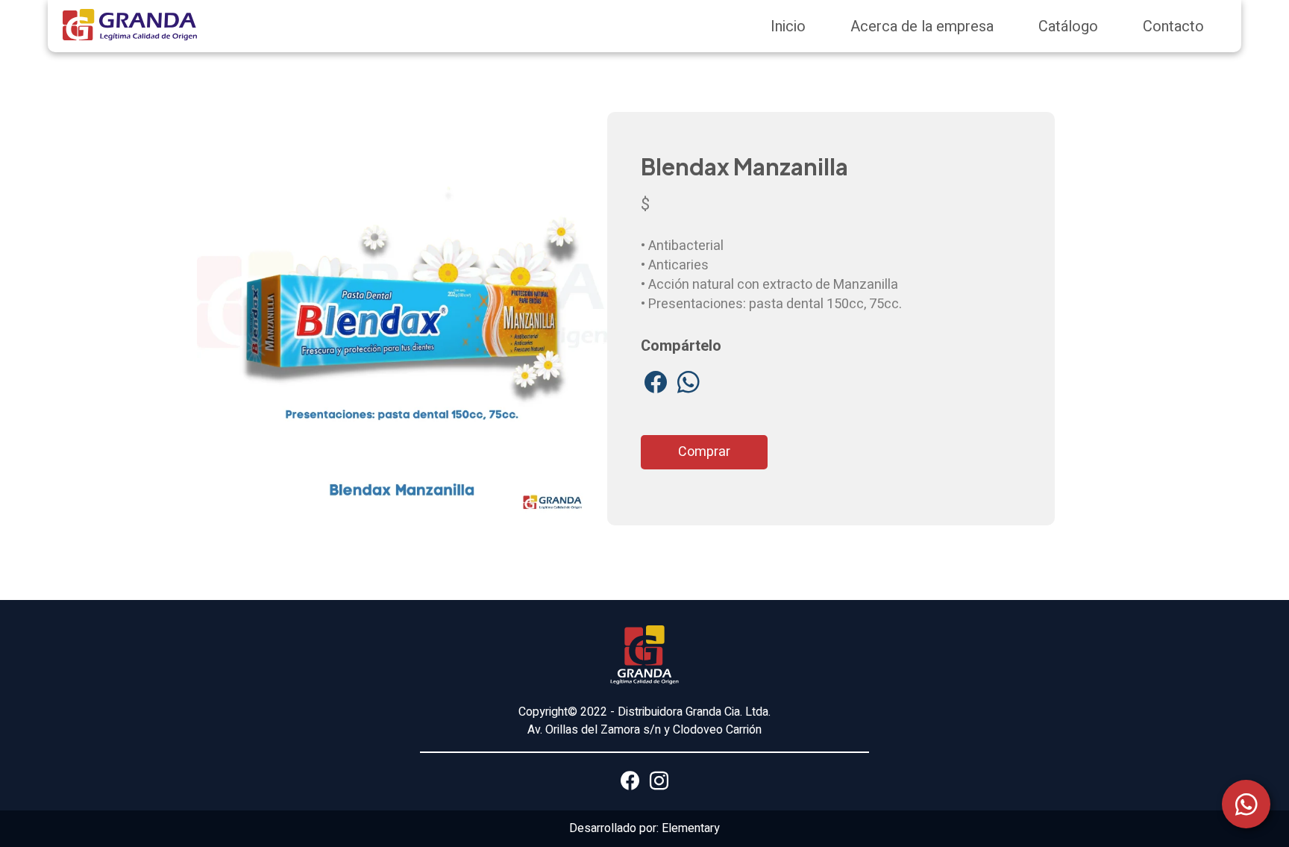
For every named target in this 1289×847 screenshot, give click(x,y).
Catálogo (1068, 26)
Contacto (1173, 26)
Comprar (704, 452)
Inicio (788, 26)
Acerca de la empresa (922, 26)
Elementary (691, 828)
